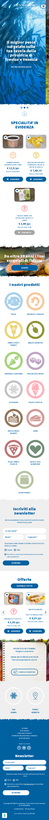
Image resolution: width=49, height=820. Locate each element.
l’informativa (29, 554)
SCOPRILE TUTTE (24, 586)
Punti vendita (24, 731)
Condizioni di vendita (24, 733)
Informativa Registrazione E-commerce (24, 736)
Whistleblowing (24, 738)
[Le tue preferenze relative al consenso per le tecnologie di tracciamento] (4, 815)
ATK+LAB (32, 813)
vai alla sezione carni (24, 62)
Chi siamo (24, 728)
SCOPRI (24, 268)
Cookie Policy (19, 809)
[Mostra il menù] (5, 6)
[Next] (45, 55)
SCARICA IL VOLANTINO (27, 672)
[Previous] (4, 55)
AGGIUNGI (14, 179)
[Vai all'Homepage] (24, 6)
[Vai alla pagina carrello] (43, 6)
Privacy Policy (30, 809)
